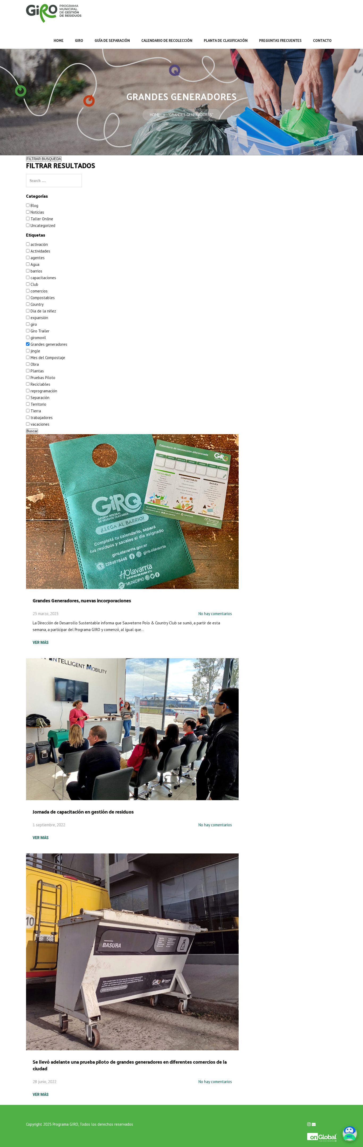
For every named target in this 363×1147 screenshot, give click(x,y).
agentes (37, 257)
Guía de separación (112, 40)
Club (33, 284)
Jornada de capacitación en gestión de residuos (83, 811)
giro (33, 324)
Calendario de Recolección (166, 40)
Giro (79, 40)
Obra (34, 364)
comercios (38, 291)
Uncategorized (42, 225)
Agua (34, 264)
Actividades (39, 251)
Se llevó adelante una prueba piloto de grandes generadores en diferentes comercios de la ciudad (130, 1065)
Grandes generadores (48, 344)
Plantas (36, 370)
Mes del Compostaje (47, 357)
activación (38, 244)
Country (36, 304)
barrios (35, 271)
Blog (33, 205)
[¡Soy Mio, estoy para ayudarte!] (350, 1134)
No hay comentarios (215, 613)
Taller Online (41, 218)
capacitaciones (42, 277)
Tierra (35, 410)
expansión (38, 317)
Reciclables (39, 384)
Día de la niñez (42, 311)
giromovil (37, 337)
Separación (39, 397)
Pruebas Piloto (42, 377)
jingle (34, 350)
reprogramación (43, 390)
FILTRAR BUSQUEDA (44, 159)
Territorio (37, 404)
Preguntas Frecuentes (280, 40)
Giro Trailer (39, 330)
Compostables (42, 297)
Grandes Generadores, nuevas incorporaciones (82, 600)
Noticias (36, 212)
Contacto (322, 40)
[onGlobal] (322, 1135)
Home (59, 40)
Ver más (41, 642)
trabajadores (41, 417)
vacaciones (39, 424)
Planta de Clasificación (226, 40)
